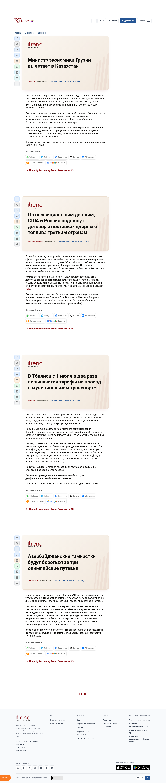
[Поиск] (94, 20)
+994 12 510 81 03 (22, 747)
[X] (29, 767)
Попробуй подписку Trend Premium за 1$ (51, 170)
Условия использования (139, 720)
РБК (27, 288)
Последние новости (58, 720)
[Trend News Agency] (23, 718)
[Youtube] (35, 767)
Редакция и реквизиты (86, 724)
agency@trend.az (22, 750)
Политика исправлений (87, 738)
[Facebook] (23, 767)
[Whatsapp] (18, 767)
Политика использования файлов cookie (139, 739)
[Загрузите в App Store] (123, 767)
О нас (79, 720)
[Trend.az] (24, 21)
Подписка (107, 720)
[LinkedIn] (46, 767)
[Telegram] (40, 767)
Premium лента (56, 724)
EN (138, 778)
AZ (143, 778)
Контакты (81, 728)
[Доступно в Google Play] (141, 767)
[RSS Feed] (52, 767)
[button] (17, 38)
